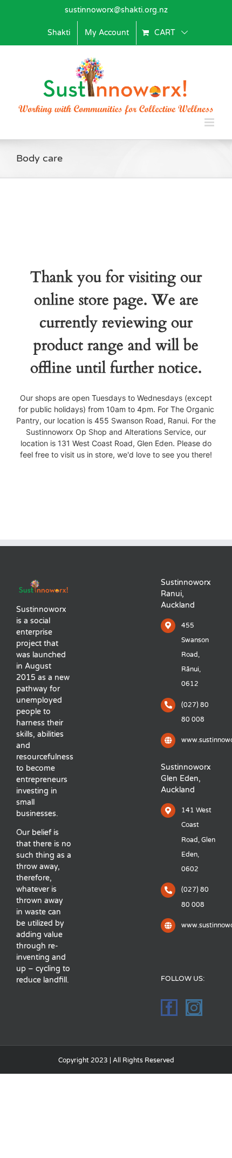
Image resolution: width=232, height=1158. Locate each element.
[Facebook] (169, 1007)
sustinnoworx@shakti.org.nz (116, 10)
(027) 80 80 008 (195, 712)
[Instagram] (194, 1007)
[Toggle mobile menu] (210, 122)
